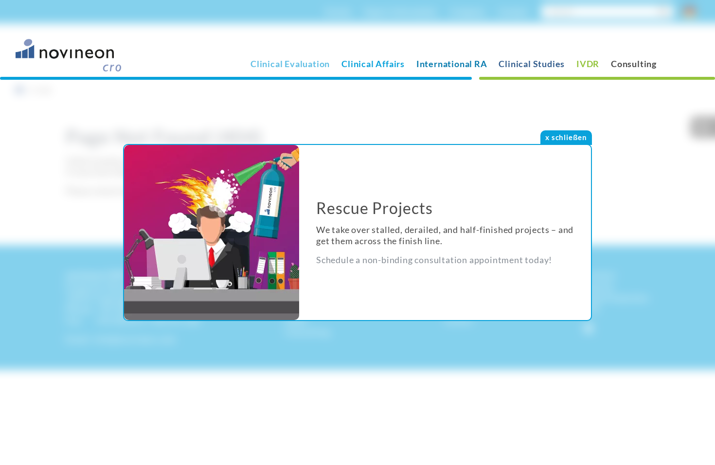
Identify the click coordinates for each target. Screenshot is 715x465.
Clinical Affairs (373, 63)
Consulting (634, 63)
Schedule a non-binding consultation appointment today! (434, 259)
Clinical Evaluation (290, 63)
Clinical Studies (532, 63)
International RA (451, 63)
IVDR (587, 63)
